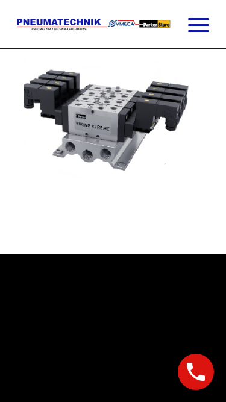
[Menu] (192, 24)
